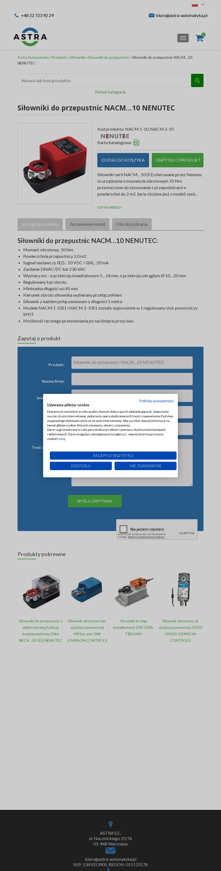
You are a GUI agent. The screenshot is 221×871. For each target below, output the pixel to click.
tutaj (62, 439)
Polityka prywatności (156, 400)
